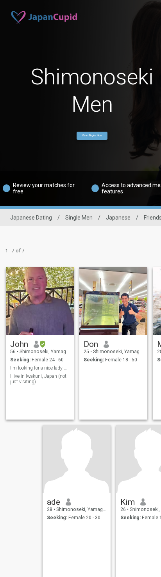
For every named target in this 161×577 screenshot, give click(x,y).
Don (91, 344)
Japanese (118, 217)
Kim (127, 502)
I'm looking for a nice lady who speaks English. (40, 368)
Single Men (79, 217)
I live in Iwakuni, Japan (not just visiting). (38, 378)
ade (53, 502)
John (19, 344)
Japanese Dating (31, 217)
